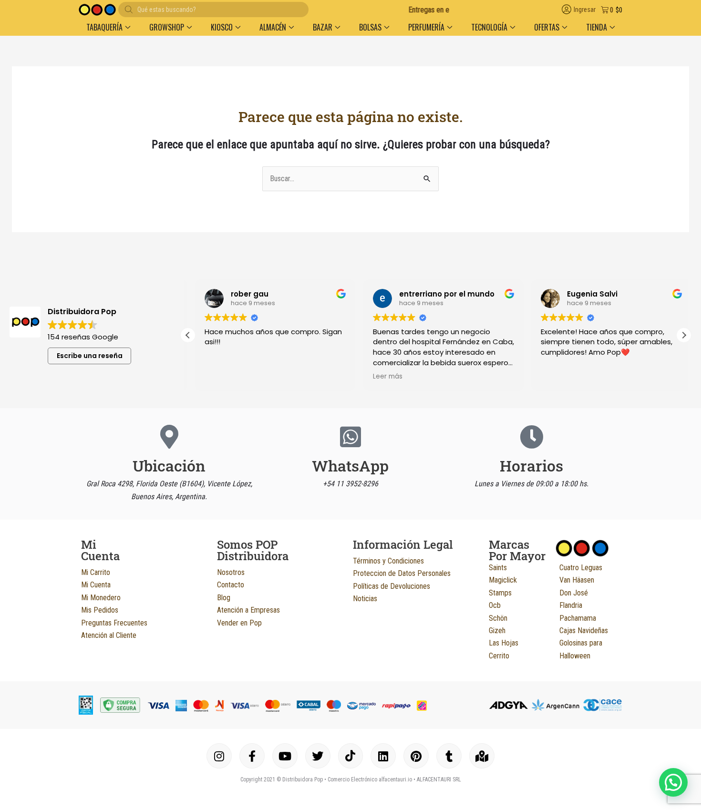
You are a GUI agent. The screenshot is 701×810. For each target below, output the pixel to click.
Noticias (365, 598)
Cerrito (499, 655)
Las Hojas (503, 642)
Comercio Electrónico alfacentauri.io (370, 779)
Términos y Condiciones (388, 560)
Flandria (570, 605)
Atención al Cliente (108, 635)
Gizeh (497, 630)
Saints (498, 567)
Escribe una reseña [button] (90, 355)
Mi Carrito (95, 572)
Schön (498, 618)
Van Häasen (576, 579)
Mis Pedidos (99, 610)
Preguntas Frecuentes (114, 622)
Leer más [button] (380, 376)
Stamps (500, 592)
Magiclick (503, 579)
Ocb (495, 605)
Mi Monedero (101, 597)
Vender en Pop (239, 622)
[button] (108, 27)
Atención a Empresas (248, 610)
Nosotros (231, 572)
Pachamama (577, 618)
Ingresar (585, 10)
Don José (573, 592)
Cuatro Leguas (580, 567)
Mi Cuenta (96, 584)
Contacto (230, 584)
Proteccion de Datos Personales (402, 573)
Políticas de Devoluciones (391, 586)
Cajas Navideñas (583, 630)
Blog (223, 597)
